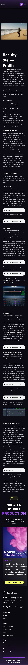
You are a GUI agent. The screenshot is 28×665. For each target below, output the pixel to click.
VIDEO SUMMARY (12, 582)
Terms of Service (8, 626)
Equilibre (8, 280)
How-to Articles (7, 646)
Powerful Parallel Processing (14, 332)
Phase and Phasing (8, 377)
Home (5, 615)
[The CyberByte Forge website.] (21, 607)
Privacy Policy (7, 629)
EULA (4, 632)
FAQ (4, 649)
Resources (6, 643)
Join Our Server (9, 652)
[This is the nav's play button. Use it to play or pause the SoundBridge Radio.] (21, 4)
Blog (4, 618)
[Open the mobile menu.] (25, 4)
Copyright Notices (8, 635)
